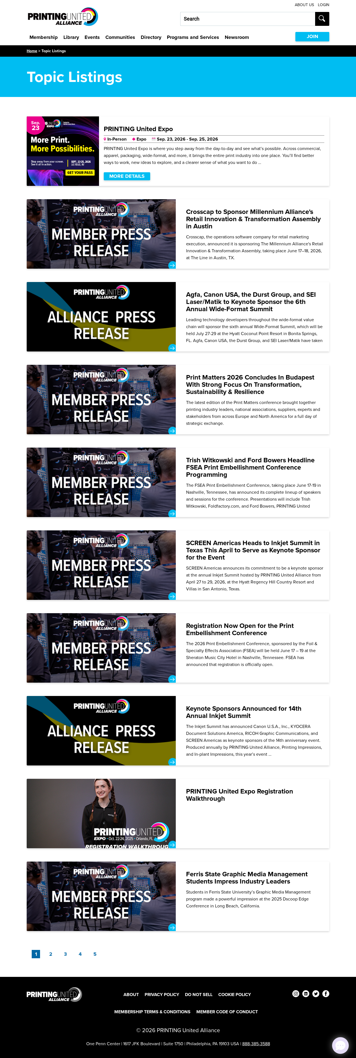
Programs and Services (193, 37)
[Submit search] (322, 19)
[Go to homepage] (54, 994)
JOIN (312, 36)
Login (323, 5)
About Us (304, 5)
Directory (151, 37)
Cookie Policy (234, 994)
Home (32, 51)
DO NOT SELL (198, 994)
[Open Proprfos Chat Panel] (340, 1045)
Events (92, 37)
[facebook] (325, 994)
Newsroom (237, 37)
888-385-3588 (256, 1043)
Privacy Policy (162, 994)
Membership (43, 37)
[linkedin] (305, 994)
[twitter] (315, 994)
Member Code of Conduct (227, 1012)
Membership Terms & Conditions (152, 1012)
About (131, 994)
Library (71, 37)
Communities (120, 37)
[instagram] (295, 994)
